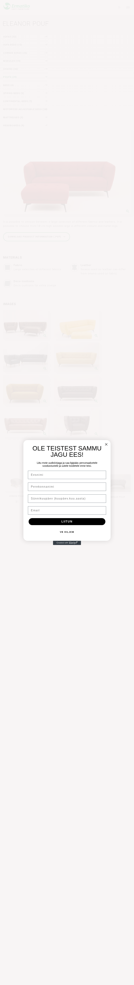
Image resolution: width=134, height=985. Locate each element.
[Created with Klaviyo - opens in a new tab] (67, 543)
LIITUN (67, 521)
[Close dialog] (106, 444)
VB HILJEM (67, 532)
